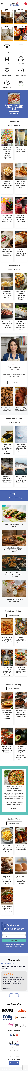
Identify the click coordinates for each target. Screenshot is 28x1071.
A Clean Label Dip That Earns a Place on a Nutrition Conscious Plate (21, 410)
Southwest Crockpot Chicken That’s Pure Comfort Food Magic (14, 789)
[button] (1, 3)
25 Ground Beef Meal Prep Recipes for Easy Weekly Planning (7, 671)
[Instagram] (14, 1034)
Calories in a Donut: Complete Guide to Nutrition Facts (7, 879)
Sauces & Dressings (7, 75)
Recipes (21, 26)
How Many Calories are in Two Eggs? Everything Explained (21, 879)
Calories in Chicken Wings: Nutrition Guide (20, 847)
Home (7, 1048)
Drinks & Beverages (21, 10)
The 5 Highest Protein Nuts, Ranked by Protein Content (7, 409)
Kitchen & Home (7, 10)
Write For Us (14, 1051)
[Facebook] (11, 1034)
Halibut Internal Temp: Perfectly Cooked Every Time (21, 325)
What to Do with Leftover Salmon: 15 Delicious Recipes (20, 295)
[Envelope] (17, 1034)
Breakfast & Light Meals (7, 52)
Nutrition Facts (7, 87)
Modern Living (6, 27)
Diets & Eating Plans (21, 52)
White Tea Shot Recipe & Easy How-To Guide (21, 149)
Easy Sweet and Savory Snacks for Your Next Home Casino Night (14, 574)
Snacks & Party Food (21, 75)
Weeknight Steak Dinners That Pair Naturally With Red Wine (14, 550)
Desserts (7, 64)
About (13, 1048)
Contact (20, 1048)
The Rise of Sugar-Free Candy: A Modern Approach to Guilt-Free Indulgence (7, 153)
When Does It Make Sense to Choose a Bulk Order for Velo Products (21, 448)
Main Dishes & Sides (21, 64)
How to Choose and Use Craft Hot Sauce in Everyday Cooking (7, 714)
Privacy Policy (22, 1069)
